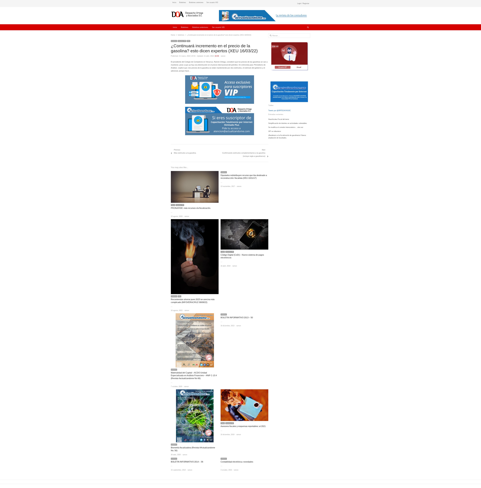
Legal (222, 251)
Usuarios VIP (182, 41)
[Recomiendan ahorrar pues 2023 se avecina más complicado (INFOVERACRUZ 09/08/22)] (195, 221)
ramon (223, 56)
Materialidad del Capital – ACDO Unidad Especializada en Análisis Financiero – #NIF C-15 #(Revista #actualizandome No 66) (194, 375)
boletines (174, 41)
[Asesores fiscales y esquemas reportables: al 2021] (244, 391)
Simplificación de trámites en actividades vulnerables (287, 123)
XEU (188, 41)
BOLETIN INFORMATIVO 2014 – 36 (187, 462)
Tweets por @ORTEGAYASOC (279, 110)
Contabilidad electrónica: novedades (237, 462)
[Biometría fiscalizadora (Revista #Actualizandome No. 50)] (195, 391)
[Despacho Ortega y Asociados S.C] (187, 14)
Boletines (182, 2)
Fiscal (173, 205)
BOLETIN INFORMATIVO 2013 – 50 (237, 317)
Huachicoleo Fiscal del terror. (278, 119)
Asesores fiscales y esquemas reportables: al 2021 (243, 426)
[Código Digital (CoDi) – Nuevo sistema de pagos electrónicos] (244, 221)
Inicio (174, 2)
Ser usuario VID (212, 2)
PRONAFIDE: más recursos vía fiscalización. (191, 208)
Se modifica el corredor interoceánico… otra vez (285, 127)
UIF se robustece (274, 131)
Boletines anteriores (196, 2)
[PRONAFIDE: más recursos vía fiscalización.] (195, 172)
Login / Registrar (303, 3)
